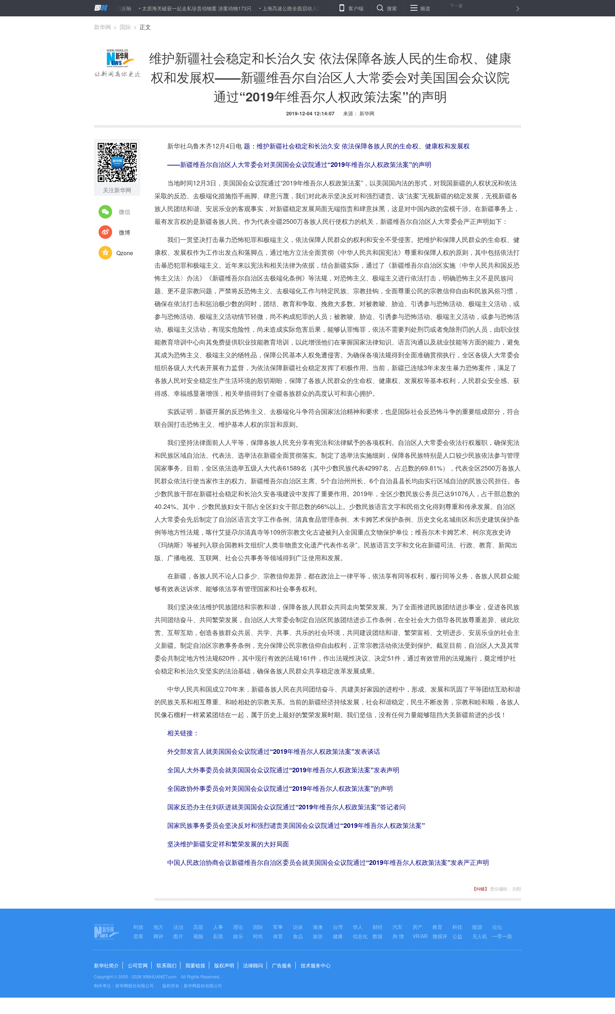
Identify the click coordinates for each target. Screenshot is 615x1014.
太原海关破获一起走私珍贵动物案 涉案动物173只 (175, 8)
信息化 (360, 936)
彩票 (218, 936)
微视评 (439, 936)
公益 (457, 936)
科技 (457, 927)
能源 (477, 927)
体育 (278, 936)
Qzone (124, 253)
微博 (124, 232)
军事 (278, 927)
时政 (138, 927)
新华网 (102, 27)
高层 (198, 927)
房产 (417, 927)
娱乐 (238, 936)
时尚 (258, 936)
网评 (158, 936)
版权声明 (224, 965)
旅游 (318, 936)
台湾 (338, 927)
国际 (125, 27)
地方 (158, 927)
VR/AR (419, 936)
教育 (437, 927)
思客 (138, 936)
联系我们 (167, 965)
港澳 (318, 927)
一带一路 (502, 936)
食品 (298, 936)
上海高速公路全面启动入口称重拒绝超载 (285, 8)
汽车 (398, 927)
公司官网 (138, 965)
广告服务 (282, 965)
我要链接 (195, 965)
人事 (218, 927)
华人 (358, 927)
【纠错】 (480, 889)
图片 (178, 936)
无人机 (479, 936)
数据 (378, 936)
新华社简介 (106, 965)
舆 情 (398, 936)
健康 (338, 936)
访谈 (298, 927)
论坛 (497, 927)
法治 (178, 927)
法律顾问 (253, 965)
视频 (198, 936)
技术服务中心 (316, 965)
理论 (238, 927)
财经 (378, 927)
